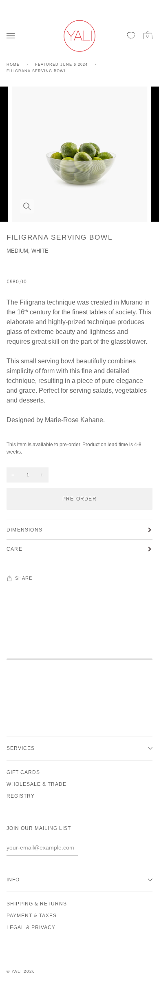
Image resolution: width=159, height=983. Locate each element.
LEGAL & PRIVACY (31, 927)
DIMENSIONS (24, 530)
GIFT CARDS (23, 772)
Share (24, 578)
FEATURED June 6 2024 (61, 64)
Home (13, 64)
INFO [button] (13, 880)
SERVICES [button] (21, 748)
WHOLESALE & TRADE (36, 784)
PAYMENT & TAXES (32, 916)
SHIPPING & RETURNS (37, 904)
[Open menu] (13, 35)
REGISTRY (21, 796)
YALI (16, 971)
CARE (14, 549)
